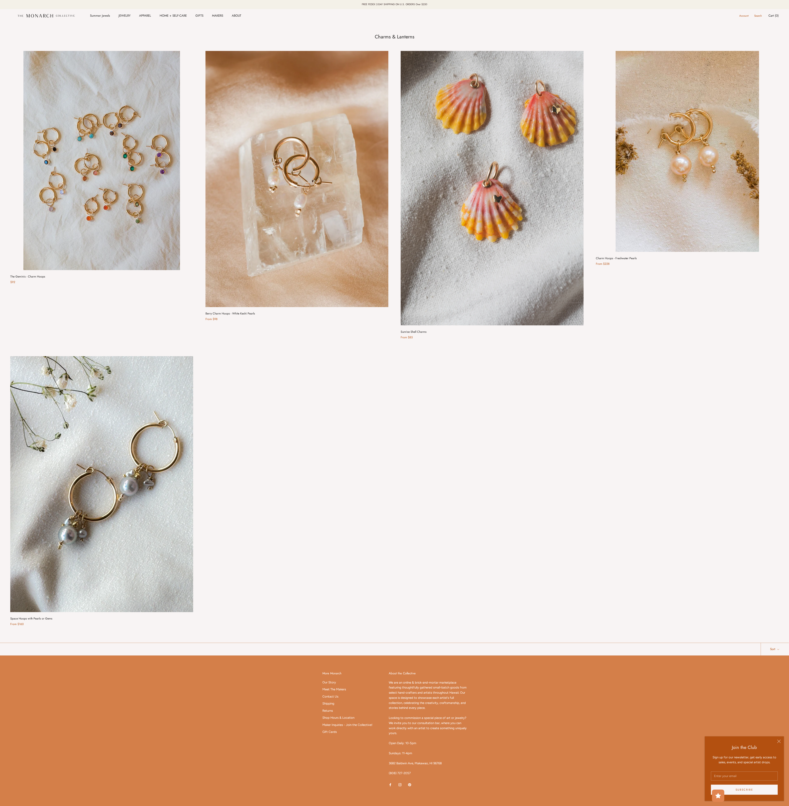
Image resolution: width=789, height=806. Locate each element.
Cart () (773, 15)
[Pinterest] (409, 784)
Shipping (328, 703)
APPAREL (145, 15)
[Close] (779, 741)
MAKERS (217, 15)
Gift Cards (329, 732)
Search (758, 16)
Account (744, 16)
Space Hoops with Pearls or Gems (31, 618)
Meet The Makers (334, 689)
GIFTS (199, 15)
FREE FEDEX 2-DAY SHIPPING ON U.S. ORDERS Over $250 (394, 4)
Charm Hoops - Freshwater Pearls (616, 258)
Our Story (329, 682)
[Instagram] (399, 784)
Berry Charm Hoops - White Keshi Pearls (230, 313)
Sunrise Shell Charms (414, 332)
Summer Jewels (100, 15)
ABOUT (236, 15)
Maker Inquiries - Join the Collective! (347, 725)
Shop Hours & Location (338, 718)
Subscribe (744, 790)
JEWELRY (124, 15)
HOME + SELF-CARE (173, 15)
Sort (773, 649)
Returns (327, 711)
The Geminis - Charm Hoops (27, 276)
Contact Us (330, 696)
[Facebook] (390, 784)
